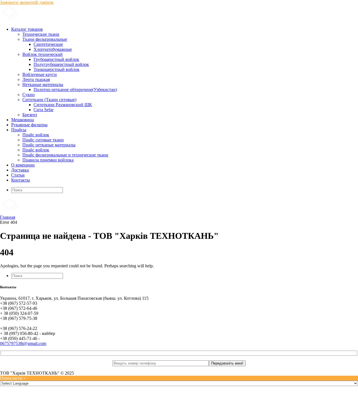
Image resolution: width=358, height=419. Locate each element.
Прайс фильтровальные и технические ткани (65, 155)
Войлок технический (42, 54)
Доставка (20, 170)
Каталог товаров (27, 29)
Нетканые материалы (42, 84)
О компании (23, 165)
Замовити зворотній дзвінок (27, 2)
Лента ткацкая (36, 79)
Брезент (29, 114)
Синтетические (48, 44)
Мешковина (22, 119)
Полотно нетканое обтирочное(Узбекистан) (75, 89)
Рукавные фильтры (29, 124)
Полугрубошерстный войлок (61, 64)
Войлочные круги (39, 74)
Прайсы (18, 129)
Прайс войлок (35, 134)
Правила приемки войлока (48, 160)
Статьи (18, 175)
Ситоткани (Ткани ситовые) (49, 99)
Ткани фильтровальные (44, 39)
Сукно (28, 94)
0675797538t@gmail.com (23, 343)
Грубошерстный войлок (56, 59)
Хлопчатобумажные (53, 49)
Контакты (20, 180)
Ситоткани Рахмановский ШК (63, 104)
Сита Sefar (43, 109)
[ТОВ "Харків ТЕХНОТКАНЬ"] (67, 19)
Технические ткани (40, 34)
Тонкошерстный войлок (56, 69)
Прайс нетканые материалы (49, 144)
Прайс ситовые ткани (43, 139)
